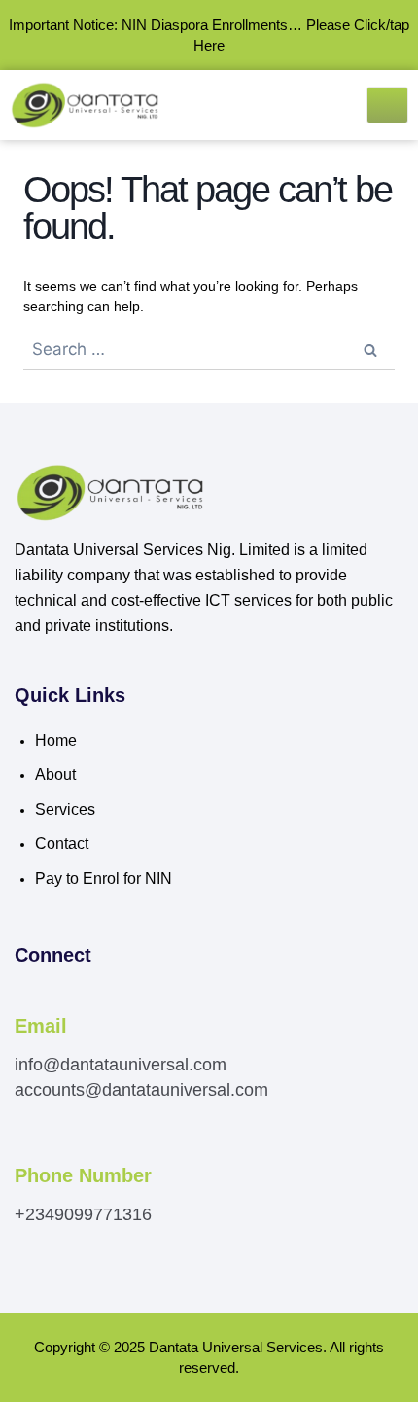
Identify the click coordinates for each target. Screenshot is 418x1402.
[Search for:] (209, 350)
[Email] (25, 1000)
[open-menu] (387, 105)
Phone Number (83, 1175)
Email (41, 1025)
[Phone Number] (25, 1150)
